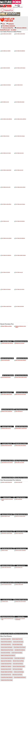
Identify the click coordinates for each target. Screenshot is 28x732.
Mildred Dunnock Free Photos (7, 650)
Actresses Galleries (21, 27)
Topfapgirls (11, 23)
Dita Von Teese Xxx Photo (18, 660)
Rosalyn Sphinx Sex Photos (6, 671)
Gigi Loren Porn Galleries (6, 660)
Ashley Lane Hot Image (19, 671)
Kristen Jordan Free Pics (17, 639)
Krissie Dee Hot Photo (5, 652)
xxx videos (13, 29)
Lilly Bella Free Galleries (20, 650)
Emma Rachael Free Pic (6, 674)
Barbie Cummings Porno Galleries (8, 655)
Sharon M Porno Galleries (6, 641)
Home (3, 23)
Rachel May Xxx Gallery (19, 658)
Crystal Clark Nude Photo (6, 663)
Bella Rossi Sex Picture (17, 674)
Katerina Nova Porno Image (6, 680)
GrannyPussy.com (5, 29)
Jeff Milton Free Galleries (6, 666)
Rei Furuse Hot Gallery (17, 669)
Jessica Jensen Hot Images (6, 647)
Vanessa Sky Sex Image (18, 641)
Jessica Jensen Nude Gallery (7, 658)
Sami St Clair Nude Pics (6, 644)
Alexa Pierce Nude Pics (6, 639)
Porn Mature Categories (9, 25)
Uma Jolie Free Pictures (18, 663)
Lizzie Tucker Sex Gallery (17, 652)
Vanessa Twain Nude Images (19, 666)
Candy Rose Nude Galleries (6, 677)
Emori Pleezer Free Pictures (19, 647)
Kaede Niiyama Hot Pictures (20, 677)
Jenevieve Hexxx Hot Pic (6, 669)
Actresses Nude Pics (7, 27)
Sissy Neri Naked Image (17, 644)
